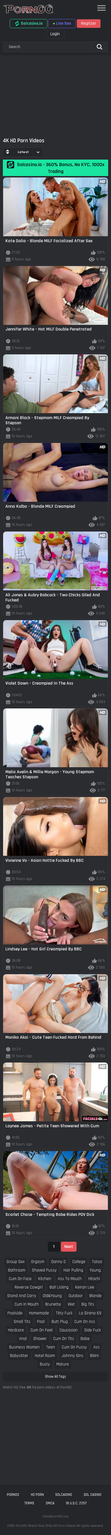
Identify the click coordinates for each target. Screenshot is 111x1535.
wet (71, 1304)
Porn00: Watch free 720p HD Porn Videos (45, 1526)
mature (62, 1364)
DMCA (50, 1503)
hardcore (16, 1330)
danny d (58, 1261)
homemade (39, 1313)
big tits (87, 1304)
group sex (15, 1261)
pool (41, 1321)
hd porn (37, 1494)
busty (45, 1364)
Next (68, 1247)
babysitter (19, 1355)
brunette (53, 1304)
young (95, 1270)
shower (40, 1338)
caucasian (68, 1330)
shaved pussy (44, 1270)
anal (23, 1338)
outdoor (76, 1295)
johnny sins (72, 1355)
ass (96, 1347)
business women (24, 1347)
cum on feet (41, 1330)
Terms (29, 1503)
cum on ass (84, 1321)
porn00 (13, 1494)
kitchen (44, 1278)
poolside (14, 1313)
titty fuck (64, 1313)
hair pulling (73, 1270)
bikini (94, 1355)
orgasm (37, 1261)
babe (85, 1338)
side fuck (92, 1330)
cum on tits (63, 1338)
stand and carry (21, 1295)
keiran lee (84, 1287)
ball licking (59, 1287)
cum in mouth (27, 1304)
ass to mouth (70, 1278)
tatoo (97, 1261)
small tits (22, 1321)
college (78, 1261)
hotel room (45, 1355)
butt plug (60, 1321)
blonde (95, 1295)
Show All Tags (55, 1376)
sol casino (92, 1494)
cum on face (20, 1278)
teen (50, 1347)
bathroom (16, 1270)
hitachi (94, 1278)
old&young (52, 1295)
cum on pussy (74, 1347)
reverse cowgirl (29, 1287)
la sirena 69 (90, 1313)
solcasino (63, 1494)
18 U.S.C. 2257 (76, 1503)
